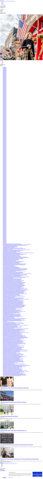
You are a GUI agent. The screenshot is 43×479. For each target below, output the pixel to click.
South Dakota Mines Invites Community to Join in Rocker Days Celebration (13, 402)
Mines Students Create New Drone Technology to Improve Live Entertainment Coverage (12, 340)
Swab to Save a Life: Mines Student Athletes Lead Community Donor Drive (11, 344)
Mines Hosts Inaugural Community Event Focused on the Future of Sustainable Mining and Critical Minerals (14, 318)
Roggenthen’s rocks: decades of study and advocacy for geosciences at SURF (11, 294)
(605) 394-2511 (2, 469)
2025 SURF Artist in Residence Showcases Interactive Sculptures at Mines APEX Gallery (12, 342)
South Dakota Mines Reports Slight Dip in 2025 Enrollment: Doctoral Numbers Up (12, 314)
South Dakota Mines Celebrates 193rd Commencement (9, 364)
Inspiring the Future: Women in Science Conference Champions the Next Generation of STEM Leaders (14, 284)
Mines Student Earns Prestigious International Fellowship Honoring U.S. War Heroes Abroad (13, 301)
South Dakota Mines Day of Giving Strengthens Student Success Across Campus (11, 333)
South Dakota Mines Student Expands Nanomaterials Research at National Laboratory (12, 270)
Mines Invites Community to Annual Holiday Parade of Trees (9, 271)
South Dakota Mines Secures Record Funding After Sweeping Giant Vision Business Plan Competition (14, 285)
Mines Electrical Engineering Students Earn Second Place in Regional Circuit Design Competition (13, 291)
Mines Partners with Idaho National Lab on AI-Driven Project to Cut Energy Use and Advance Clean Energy (14, 343)
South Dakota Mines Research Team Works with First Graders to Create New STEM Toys (12, 367)
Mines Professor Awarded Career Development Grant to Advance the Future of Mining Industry (13, 272)
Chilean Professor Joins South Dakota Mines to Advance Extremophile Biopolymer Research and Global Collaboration (15, 328)
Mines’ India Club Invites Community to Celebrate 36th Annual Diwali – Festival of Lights (12, 326)
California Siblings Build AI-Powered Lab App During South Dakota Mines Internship (12, 307)
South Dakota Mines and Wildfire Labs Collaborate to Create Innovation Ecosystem (12, 243)
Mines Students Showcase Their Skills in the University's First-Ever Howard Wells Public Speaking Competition (15, 288)
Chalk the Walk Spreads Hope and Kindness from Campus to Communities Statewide (12, 315)
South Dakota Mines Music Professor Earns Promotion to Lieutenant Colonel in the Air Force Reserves (14, 296)
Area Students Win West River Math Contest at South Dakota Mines (10, 246)
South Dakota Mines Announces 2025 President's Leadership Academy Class (11, 331)
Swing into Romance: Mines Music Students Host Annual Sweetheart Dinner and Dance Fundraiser (13, 280)
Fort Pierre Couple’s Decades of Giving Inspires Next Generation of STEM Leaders (12, 375)
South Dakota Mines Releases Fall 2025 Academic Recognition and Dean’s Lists (11, 339)
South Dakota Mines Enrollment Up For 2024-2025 (9, 416)
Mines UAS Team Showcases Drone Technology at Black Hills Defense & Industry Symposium (13, 358)
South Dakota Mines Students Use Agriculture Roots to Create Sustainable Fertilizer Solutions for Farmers (14, 374)
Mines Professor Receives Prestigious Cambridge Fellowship (9, 260)
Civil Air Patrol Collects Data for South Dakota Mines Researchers (10, 266)
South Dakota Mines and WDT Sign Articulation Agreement (9, 309)
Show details (10, 477)
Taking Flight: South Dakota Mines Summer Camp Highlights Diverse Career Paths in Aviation (13, 373)
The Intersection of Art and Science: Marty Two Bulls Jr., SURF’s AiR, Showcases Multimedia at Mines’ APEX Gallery (15, 289)
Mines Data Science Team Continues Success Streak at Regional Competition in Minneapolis (13, 295)
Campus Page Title (5, 321)
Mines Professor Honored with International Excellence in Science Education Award (12, 319)
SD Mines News (4, 67)
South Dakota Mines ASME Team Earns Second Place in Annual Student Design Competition (13, 298)
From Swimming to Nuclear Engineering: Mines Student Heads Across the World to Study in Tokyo (13, 345)
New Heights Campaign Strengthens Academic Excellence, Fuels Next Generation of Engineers (13, 361)
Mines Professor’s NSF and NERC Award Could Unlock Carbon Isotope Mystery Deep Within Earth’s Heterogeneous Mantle (16, 365)
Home (2, 61)
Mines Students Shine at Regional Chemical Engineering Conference (10, 362)
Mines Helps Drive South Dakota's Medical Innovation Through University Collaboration (12, 278)
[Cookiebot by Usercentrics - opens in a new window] (4, 477)
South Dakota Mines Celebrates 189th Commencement (9, 247)
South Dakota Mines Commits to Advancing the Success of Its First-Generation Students (12, 310)
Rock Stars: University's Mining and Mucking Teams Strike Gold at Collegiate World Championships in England (15, 293)
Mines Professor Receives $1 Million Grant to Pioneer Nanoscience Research (11, 267)
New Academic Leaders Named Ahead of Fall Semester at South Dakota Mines (11, 372)
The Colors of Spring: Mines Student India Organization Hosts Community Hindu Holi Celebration (13, 292)
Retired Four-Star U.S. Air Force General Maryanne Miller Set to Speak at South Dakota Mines (13, 354)
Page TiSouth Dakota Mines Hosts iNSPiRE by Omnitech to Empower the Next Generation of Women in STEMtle (15, 245)
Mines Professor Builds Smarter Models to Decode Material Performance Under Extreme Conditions (13, 306)
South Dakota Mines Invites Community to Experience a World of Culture (11, 355)
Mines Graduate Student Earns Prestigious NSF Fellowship (9, 308)
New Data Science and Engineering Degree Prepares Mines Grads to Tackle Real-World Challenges (13, 323)
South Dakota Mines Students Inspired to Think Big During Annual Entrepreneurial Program (13, 329)
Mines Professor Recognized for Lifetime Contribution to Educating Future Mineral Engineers (13, 286)
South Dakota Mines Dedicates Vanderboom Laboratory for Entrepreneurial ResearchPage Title (13, 316)
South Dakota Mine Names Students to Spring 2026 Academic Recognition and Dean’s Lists (13, 368)
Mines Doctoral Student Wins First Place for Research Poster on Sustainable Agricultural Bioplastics (13, 287)
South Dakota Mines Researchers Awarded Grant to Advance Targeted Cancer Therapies (12, 348)
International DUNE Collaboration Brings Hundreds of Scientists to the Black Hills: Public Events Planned (14, 366)
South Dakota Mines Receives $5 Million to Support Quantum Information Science (12, 253)
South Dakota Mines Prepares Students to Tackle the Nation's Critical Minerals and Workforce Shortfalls (14, 248)
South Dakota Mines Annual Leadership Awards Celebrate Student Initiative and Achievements (13, 359)
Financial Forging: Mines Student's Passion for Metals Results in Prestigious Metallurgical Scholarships (14, 320)
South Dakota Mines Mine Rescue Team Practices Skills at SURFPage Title (11, 259)
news (2, 62)
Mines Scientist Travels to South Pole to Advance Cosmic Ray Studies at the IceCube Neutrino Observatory (14, 269)
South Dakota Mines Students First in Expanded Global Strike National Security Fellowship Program (13, 363)
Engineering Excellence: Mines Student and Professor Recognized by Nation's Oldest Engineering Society (14, 311)
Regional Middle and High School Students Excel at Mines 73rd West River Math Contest (12, 300)
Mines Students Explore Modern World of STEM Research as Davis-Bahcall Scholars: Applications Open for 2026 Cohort (16, 332)
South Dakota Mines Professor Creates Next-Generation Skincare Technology (11, 312)
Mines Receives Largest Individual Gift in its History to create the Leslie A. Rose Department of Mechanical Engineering (16, 257)
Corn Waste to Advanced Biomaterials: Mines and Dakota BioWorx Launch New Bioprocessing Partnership (14, 336)
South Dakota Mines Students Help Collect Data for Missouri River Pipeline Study (11, 256)
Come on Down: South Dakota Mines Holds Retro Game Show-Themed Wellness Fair (12, 281)
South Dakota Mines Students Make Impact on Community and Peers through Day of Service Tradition (14, 277)
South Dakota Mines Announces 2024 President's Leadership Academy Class (13, 430)
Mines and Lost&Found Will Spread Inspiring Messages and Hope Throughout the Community (13, 254)
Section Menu (2, 60)
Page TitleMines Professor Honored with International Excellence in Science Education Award (13, 250)
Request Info (1, 11)
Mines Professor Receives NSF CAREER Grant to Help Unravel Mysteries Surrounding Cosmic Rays (14, 290)
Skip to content (1, 0)
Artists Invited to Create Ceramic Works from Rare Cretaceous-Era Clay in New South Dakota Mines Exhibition (15, 370)
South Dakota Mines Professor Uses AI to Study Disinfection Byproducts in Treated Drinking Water (13, 304)
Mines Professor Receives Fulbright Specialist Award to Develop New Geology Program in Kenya (13, 338)
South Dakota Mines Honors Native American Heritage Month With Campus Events (12, 330)
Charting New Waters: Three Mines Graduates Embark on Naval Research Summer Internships (13, 303)
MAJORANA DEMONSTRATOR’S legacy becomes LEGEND (10, 325)
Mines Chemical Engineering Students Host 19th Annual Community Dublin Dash (11, 350)
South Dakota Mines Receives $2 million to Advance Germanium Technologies (11, 324)
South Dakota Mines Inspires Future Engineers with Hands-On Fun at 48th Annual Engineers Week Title (14, 282)
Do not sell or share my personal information (37, 475)
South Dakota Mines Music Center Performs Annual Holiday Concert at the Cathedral (12, 334)
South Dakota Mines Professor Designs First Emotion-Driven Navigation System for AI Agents (13, 322)
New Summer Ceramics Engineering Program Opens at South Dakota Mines (11, 262)
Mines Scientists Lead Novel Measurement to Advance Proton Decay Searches (11, 352)
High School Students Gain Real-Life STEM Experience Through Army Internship (12, 251)
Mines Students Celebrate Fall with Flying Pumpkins (8, 317)
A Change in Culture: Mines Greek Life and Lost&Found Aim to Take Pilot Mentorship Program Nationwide (14, 356)
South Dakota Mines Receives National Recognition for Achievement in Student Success (12, 327)
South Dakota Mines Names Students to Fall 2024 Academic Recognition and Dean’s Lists (12, 275)
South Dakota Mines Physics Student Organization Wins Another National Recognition (12, 279)
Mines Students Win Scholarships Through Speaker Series (9, 265)
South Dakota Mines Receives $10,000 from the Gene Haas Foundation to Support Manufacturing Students (14, 264)
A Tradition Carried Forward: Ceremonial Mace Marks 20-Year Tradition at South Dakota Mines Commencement (15, 337)
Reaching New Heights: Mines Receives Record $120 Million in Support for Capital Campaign (13, 347)
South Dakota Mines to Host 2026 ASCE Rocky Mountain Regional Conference (11, 357)
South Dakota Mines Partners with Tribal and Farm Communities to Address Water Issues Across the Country (14, 263)
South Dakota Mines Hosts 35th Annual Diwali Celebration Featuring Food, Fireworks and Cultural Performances (15, 268)
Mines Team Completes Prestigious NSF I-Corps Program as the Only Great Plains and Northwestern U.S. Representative (16, 371)
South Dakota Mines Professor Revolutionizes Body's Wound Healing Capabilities (11, 276)
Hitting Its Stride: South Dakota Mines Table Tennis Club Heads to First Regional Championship (13, 283)
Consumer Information (2, 470)
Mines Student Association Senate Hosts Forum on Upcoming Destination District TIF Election (13, 341)
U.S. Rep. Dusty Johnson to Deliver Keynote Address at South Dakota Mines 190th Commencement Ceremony (15, 274)
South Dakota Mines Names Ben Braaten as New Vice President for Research (11, 351)
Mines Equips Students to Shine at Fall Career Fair (8, 313)
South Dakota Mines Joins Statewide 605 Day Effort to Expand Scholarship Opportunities (12, 369)
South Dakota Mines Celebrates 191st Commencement (9, 297)
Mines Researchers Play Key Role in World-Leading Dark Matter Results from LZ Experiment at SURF (14, 335)
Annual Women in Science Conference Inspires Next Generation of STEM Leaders (12, 353)
